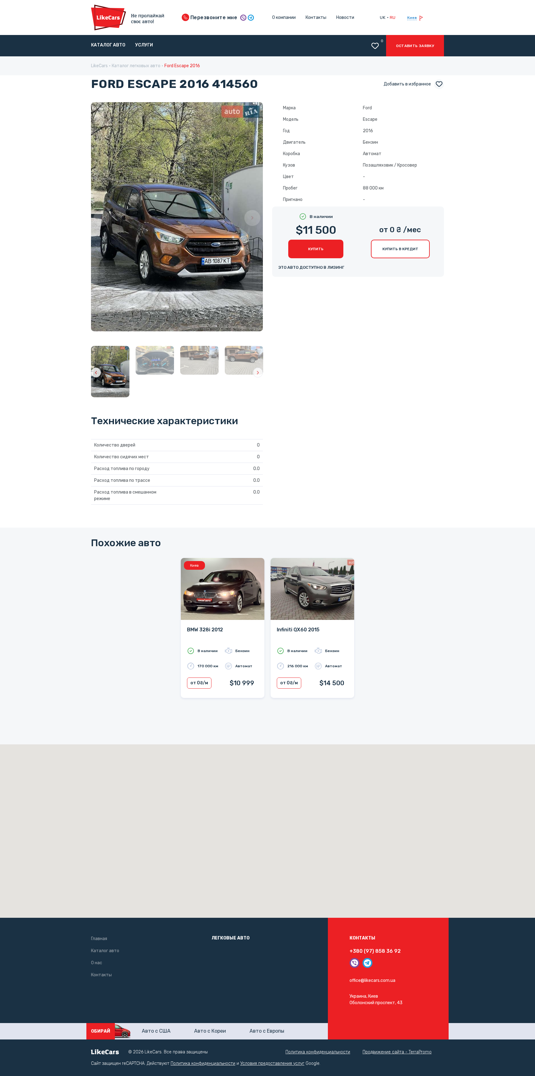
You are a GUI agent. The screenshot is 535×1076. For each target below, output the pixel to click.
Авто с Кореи (210, 1031)
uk (382, 17)
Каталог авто (108, 45)
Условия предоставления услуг (272, 1063)
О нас (96, 962)
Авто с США (156, 1031)
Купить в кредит (400, 249)
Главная (99, 938)
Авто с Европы (267, 1031)
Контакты (316, 17)
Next (252, 218)
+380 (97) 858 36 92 (375, 951)
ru (393, 17)
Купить (316, 249)
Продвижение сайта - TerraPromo (397, 1052)
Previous (102, 218)
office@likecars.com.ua (372, 980)
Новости (345, 17)
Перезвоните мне (213, 17)
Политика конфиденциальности (317, 1052)
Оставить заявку (415, 46)
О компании (284, 17)
